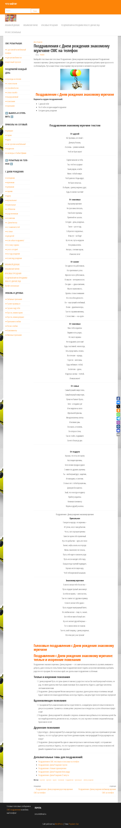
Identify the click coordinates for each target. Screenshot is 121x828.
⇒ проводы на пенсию (13, 79)
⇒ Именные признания (13, 334)
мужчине (48, 780)
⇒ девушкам (9, 186)
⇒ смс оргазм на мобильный (15, 144)
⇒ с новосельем (11, 83)
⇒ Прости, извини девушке (14, 317)
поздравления (69, 780)
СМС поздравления (14, 809)
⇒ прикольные (10, 204)
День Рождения (38, 42)
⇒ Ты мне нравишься (12, 303)
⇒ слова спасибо (11, 92)
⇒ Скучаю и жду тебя (12, 308)
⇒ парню (8, 135)
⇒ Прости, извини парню (14, 312)
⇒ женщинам (10, 177)
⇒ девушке (9, 130)
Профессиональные (13, 32)
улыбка (42, 55)
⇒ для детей (9, 235)
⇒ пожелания (10, 101)
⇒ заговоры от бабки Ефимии (15, 153)
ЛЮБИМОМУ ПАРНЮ (30, 25)
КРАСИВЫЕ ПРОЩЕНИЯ (49, 25)
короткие (42, 780)
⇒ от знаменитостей (12, 227)
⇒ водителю (9, 148)
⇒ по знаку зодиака (12, 244)
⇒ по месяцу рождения (13, 258)
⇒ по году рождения (12, 253)
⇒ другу (8, 139)
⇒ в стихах (9, 231)
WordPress (59, 823)
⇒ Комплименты (11, 330)
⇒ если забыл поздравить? (14, 240)
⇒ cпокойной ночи (11, 88)
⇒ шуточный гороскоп (13, 62)
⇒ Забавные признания (13, 299)
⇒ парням (8, 191)
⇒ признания (10, 105)
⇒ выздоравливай (11, 96)
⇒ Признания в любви (13, 321)
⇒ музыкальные (11, 200)
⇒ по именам (10, 218)
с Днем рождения (88, 780)
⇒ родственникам (11, 213)
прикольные (78, 780)
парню (55, 780)
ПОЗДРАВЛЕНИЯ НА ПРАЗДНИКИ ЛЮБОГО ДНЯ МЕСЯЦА (80, 25)
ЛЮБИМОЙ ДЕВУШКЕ (12, 25)
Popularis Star (74, 823)
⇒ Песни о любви (11, 326)
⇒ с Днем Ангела (11, 222)
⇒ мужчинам (9, 182)
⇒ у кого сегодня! (11, 249)
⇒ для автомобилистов (13, 57)
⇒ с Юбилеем (10, 209)
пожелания (61, 780)
